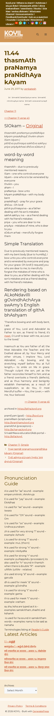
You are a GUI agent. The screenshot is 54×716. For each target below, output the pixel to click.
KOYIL (13, 33)
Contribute (23, 19)
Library (9, 24)
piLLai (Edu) (12, 5)
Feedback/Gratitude (16, 17)
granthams (27, 8)
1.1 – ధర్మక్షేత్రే (9, 641)
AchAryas (41, 3)
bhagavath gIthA (29, 5)
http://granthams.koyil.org (19, 422)
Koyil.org (10, 3)
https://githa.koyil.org (29, 408)
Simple (25, 445)
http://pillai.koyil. (13, 436)
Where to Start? (25, 3)
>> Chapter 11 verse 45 (37, 401)
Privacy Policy (15, 706)
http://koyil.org (34, 415)
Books (37, 8)
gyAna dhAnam (20, 11)
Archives (9, 685)
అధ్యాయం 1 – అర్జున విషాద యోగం (20, 646)
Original (34, 125)
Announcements (24, 14)
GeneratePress (41, 711)
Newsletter (37, 19)
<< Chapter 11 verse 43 (17, 118)
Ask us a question (38, 17)
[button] (38, 34)
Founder (11, 19)
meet (7, 336)
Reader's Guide (40, 629)
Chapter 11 (10, 111)
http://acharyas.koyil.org (18, 429)
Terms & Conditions (35, 706)
